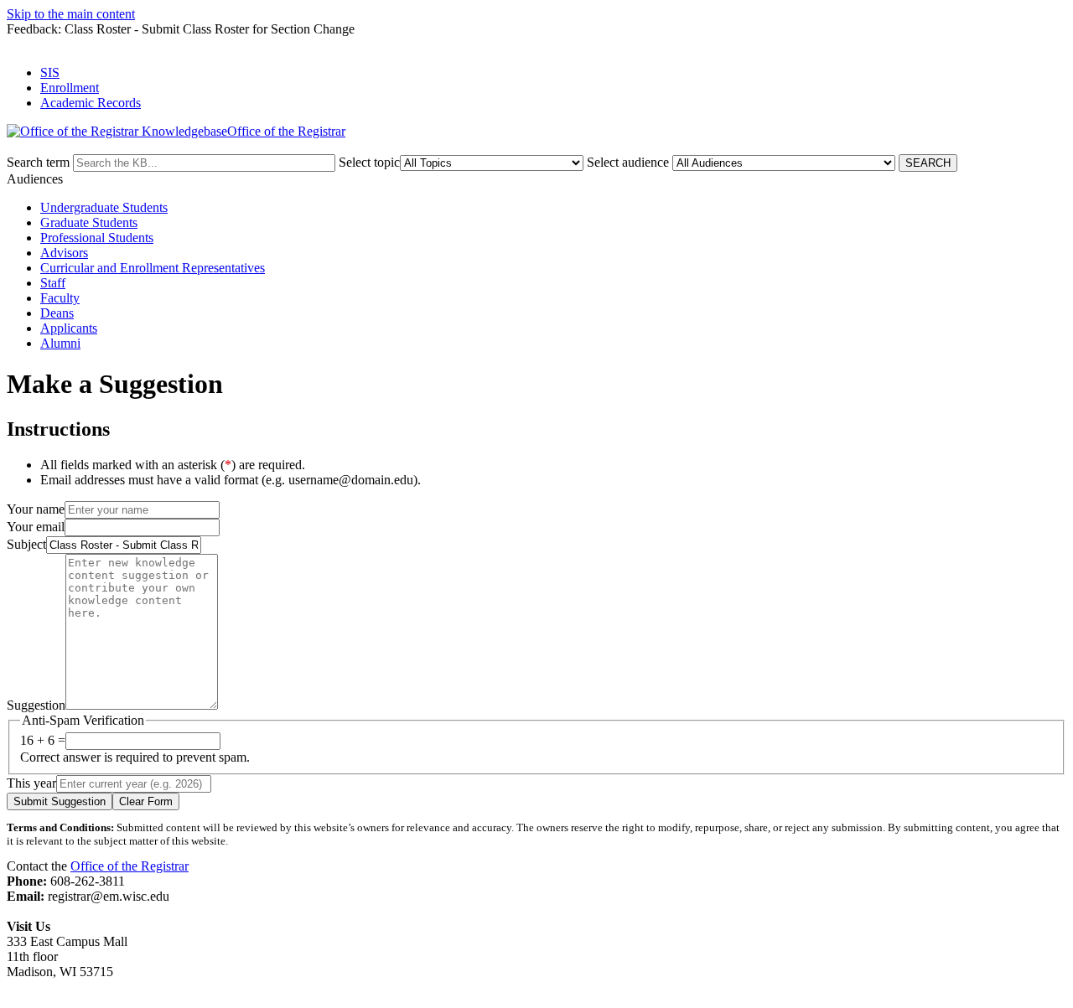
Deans (57, 313)
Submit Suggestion (59, 801)
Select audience (628, 162)
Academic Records (90, 103)
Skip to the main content (71, 14)
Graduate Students (88, 222)
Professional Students (96, 237)
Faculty (60, 298)
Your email (36, 527)
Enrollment (69, 87)
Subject (26, 544)
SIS (50, 72)
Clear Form (146, 801)
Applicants (68, 328)
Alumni (60, 343)
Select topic (369, 162)
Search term (38, 162)
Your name (36, 509)
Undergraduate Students (104, 207)
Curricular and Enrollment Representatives (152, 268)
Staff (52, 283)
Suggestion (36, 705)
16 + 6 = (42, 740)
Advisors (64, 253)
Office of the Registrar (129, 866)
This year (31, 783)
